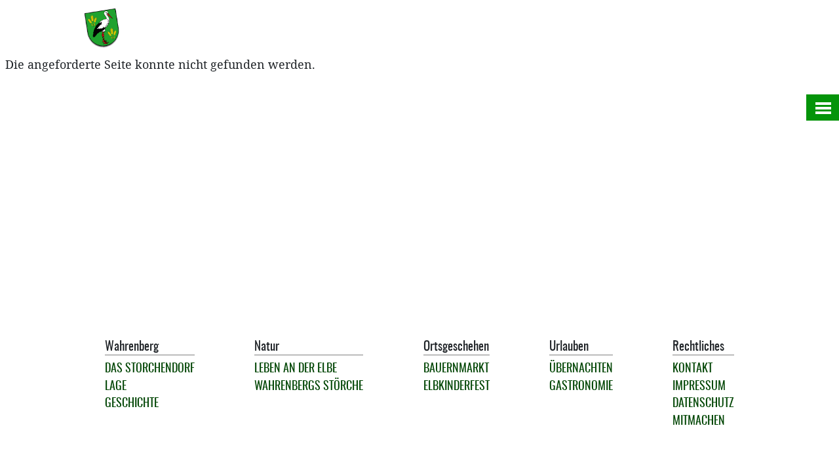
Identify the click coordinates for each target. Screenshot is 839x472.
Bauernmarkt (456, 369)
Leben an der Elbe (295, 369)
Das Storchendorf (150, 369)
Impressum (699, 387)
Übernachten (581, 369)
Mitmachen (699, 421)
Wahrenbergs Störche (308, 387)
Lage (116, 387)
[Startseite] (107, 28)
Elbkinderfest (456, 387)
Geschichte (132, 404)
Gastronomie (581, 387)
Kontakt (692, 369)
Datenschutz (703, 404)
